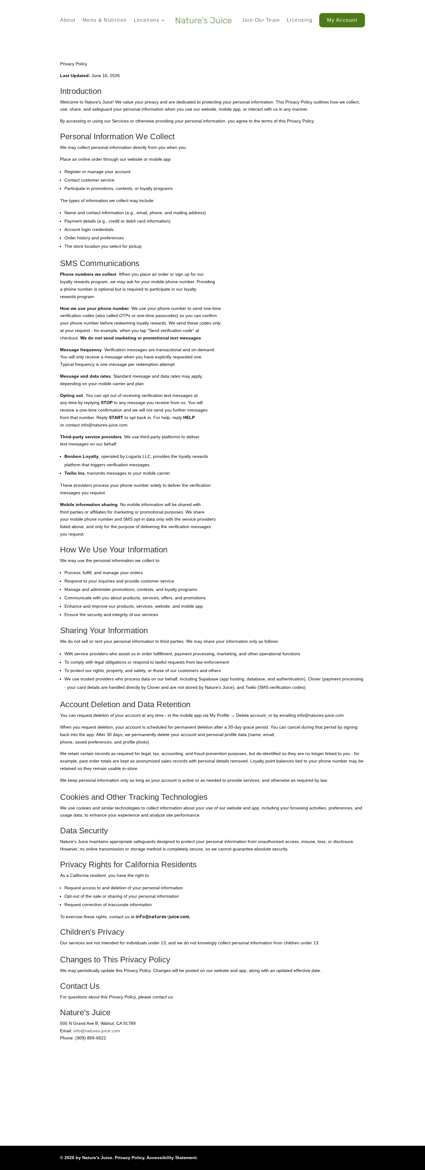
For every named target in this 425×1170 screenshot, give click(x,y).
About (68, 20)
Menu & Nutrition (104, 20)
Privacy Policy (129, 1157)
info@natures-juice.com (96, 1030)
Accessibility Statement (172, 1157)
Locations (147, 20)
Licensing (300, 20)
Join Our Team (261, 20)
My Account (342, 20)
